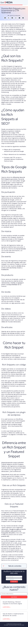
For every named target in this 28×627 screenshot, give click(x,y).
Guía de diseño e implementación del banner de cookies (13, 614)
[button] (5, 18)
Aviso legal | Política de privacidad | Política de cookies (14, 625)
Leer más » (6, 607)
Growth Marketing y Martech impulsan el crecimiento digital (12, 603)
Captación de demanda (14, 15)
